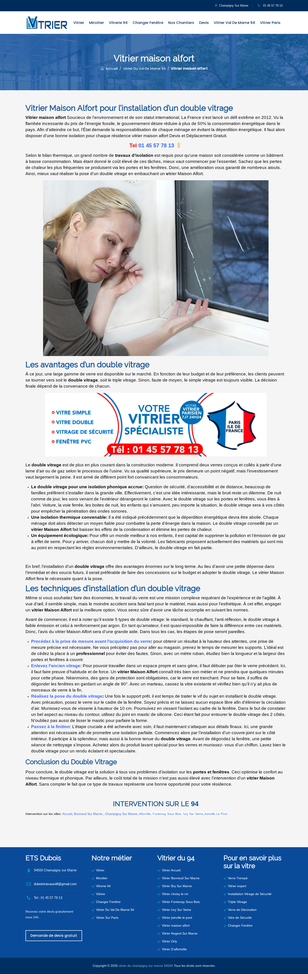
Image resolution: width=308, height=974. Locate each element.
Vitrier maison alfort (176, 925)
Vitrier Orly (169, 941)
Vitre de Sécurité (240, 917)
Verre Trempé (238, 878)
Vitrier (78, 22)
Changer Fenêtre (148, 22)
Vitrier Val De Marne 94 (234, 22)
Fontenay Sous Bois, (168, 814)
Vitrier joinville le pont (177, 917)
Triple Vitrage (237, 902)
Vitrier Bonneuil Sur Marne (181, 878)
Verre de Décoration (242, 910)
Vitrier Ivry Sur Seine (176, 910)
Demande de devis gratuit (53, 935)
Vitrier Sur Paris (107, 917)
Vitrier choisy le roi (175, 894)
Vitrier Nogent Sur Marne (180, 933)
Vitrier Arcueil (171, 870)
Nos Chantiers (181, 22)
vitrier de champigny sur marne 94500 (146, 965)
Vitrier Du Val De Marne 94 (115, 910)
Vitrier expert (237, 886)
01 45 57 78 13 (272, 5)
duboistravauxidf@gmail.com (55, 884)
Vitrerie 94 (118, 22)
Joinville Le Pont (215, 814)
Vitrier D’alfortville (174, 949)
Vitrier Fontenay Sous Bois (181, 902)
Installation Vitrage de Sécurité (249, 894)
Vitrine (100, 894)
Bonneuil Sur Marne (88, 814)
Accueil (111, 68)
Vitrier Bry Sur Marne (177, 886)
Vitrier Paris (270, 22)
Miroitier (96, 22)
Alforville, (145, 814)
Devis (204, 22)
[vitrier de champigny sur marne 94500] (47, 22)
